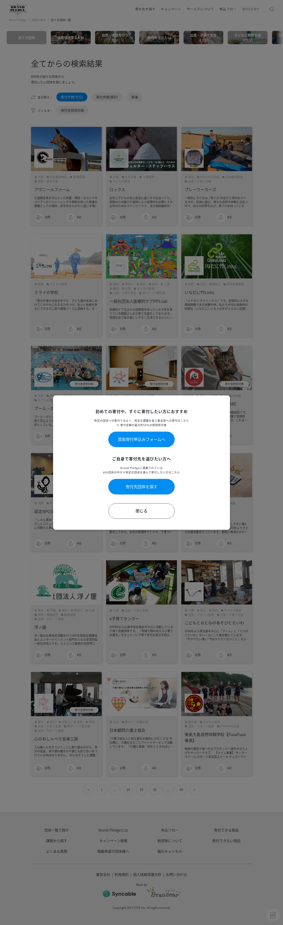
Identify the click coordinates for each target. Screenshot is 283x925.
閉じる (141, 511)
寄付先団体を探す (141, 487)
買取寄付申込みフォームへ (141, 439)
